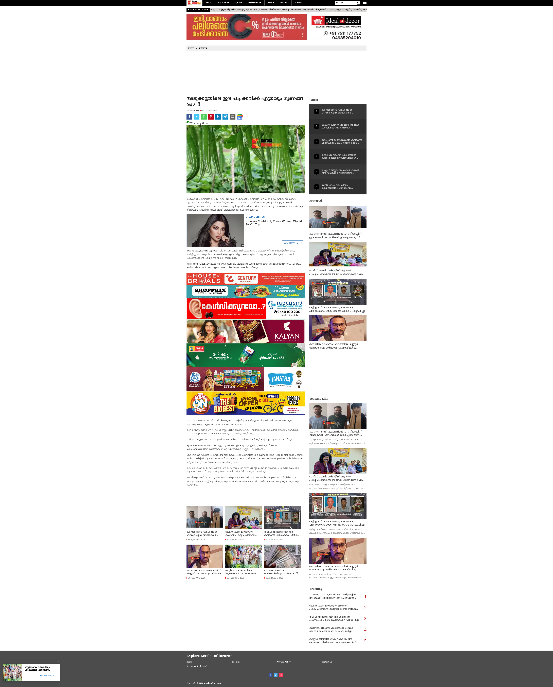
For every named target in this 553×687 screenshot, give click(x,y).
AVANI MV (194, 111)
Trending (315, 589)
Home (191, 48)
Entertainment (255, 2)
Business (284, 2)
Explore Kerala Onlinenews (209, 656)
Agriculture (223, 2)
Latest (313, 100)
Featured (315, 201)
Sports (238, 2)
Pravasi (298, 2)
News (208, 2)
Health (270, 2)
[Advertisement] (276, 74)
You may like (318, 399)
